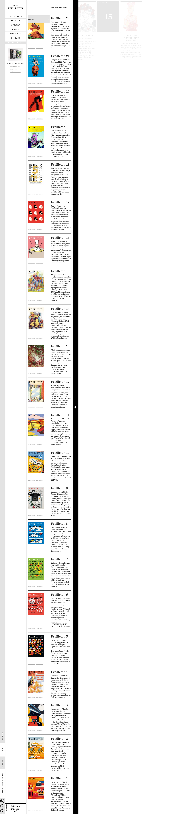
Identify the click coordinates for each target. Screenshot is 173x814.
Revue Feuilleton (15, 7)
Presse (2, 750)
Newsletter (2, 736)
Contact (15, 38)
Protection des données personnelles (2, 784)
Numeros (15, 21)
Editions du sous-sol (15, 808)
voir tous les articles (59, 7)
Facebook (2, 806)
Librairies (15, 34)
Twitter (2, 811)
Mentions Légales (2, 763)
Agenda (15, 29)
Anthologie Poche (15, 66)
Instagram (2, 801)
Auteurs (15, 25)
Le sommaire (31, 48)
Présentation (15, 16)
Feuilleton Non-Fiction (15, 69)
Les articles (39, 48)
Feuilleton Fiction (15, 72)
